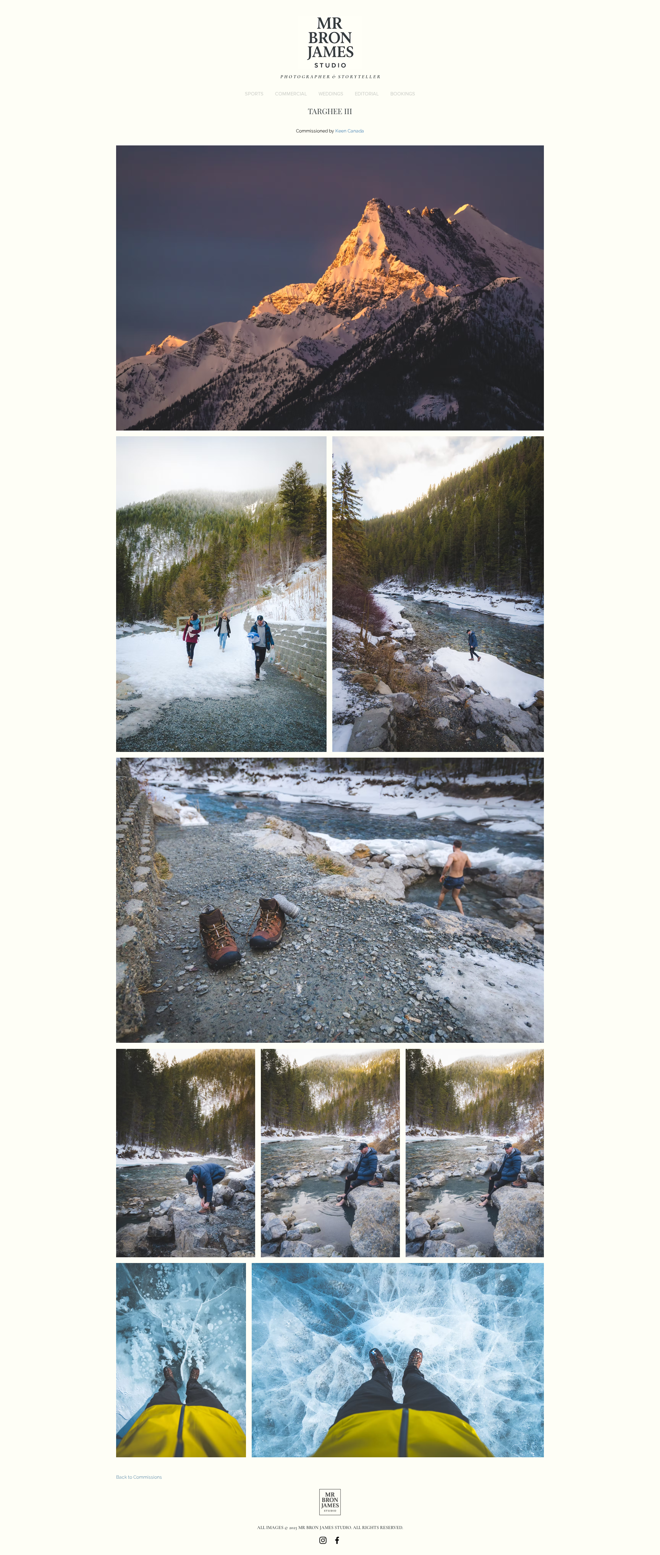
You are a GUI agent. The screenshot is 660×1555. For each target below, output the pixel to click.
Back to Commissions (139, 1477)
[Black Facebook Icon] (337, 1540)
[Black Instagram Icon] (323, 1540)
